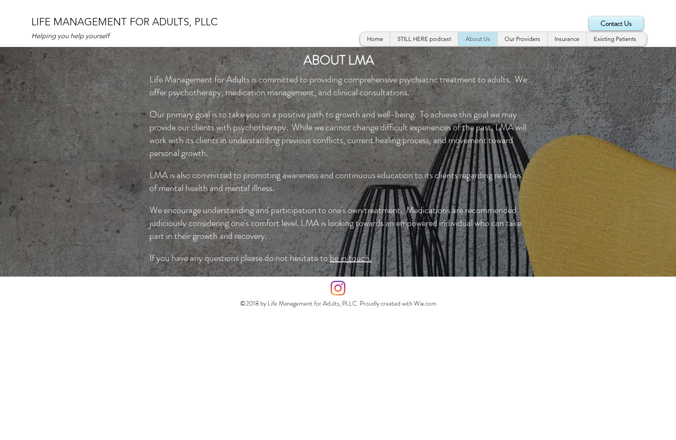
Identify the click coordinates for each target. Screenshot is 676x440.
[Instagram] (338, 288)
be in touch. (351, 258)
